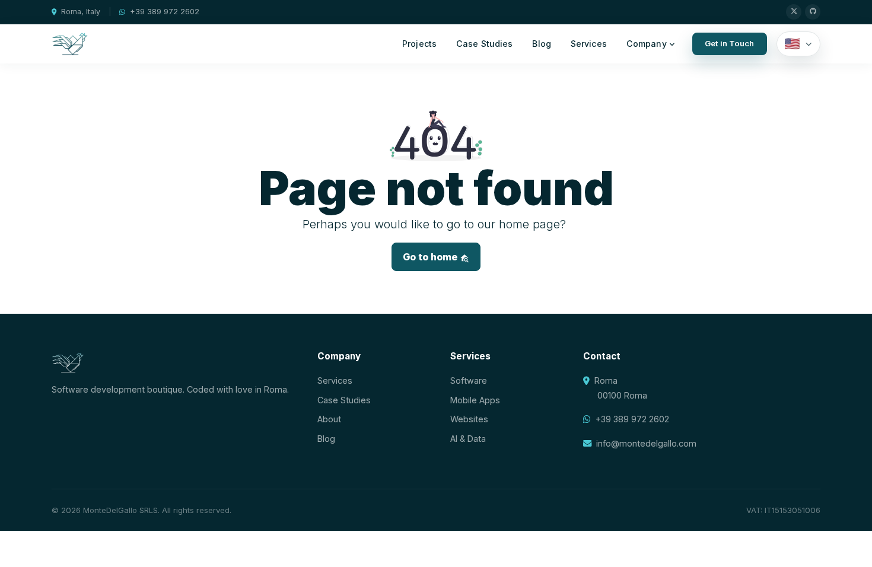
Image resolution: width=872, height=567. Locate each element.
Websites (469, 419)
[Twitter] (793, 12)
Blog (541, 44)
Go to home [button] (431, 257)
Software (468, 380)
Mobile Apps (475, 400)
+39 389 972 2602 (164, 11)
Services (589, 44)
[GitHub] (812, 12)
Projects (419, 44)
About (329, 419)
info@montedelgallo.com (646, 443)
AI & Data (468, 439)
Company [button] (646, 44)
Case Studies (484, 44)
